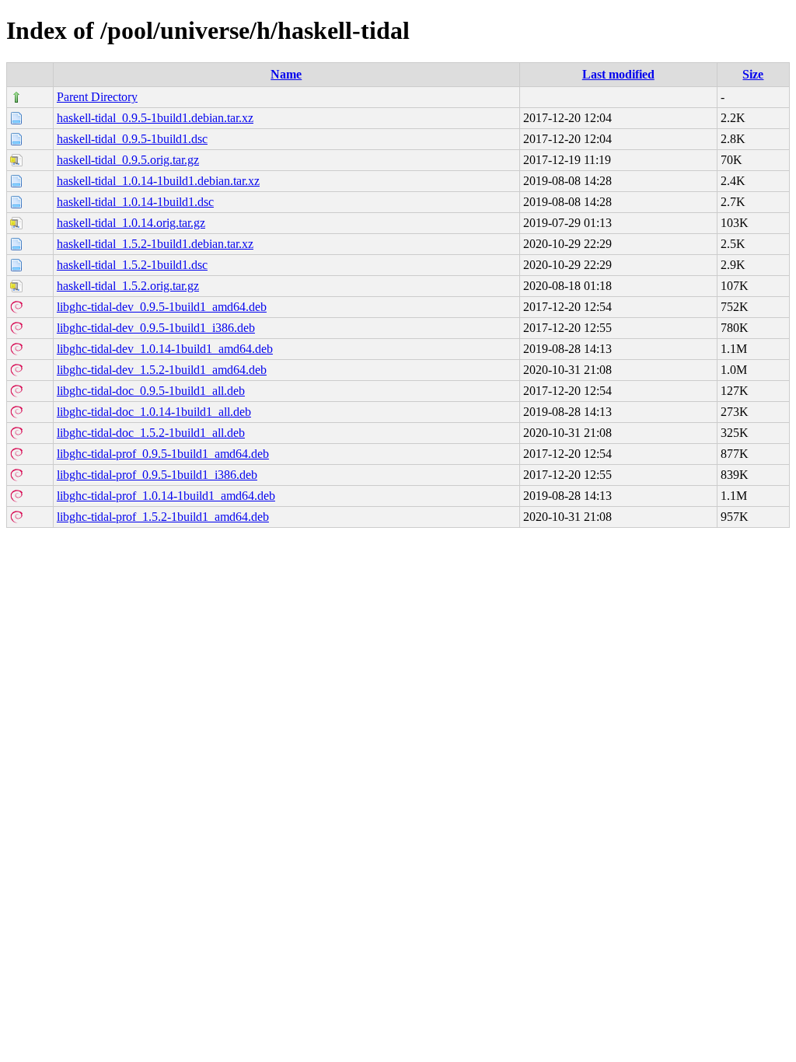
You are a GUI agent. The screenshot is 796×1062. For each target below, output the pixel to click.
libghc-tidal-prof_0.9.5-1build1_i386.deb (157, 474)
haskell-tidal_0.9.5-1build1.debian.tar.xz (155, 117)
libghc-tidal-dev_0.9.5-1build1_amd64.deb (162, 306)
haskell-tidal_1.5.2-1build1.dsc (132, 264)
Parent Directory (97, 96)
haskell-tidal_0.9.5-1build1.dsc (132, 138)
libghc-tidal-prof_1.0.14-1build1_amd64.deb (166, 495)
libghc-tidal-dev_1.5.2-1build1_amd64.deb (162, 369)
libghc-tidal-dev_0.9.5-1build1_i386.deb (156, 327)
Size (752, 74)
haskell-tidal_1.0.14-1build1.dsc (135, 201)
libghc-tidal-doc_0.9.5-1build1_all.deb (151, 390)
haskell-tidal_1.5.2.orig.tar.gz (128, 285)
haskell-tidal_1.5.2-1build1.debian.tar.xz (155, 243)
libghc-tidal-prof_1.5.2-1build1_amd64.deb (163, 516)
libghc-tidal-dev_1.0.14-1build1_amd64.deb (165, 348)
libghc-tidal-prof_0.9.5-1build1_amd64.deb (163, 453)
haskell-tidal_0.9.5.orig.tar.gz (128, 159)
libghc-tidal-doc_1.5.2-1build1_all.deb (151, 432)
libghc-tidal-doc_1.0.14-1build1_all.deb (154, 411)
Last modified (618, 74)
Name (286, 74)
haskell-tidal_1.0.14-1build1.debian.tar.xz (158, 180)
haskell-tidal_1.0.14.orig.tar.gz (131, 222)
